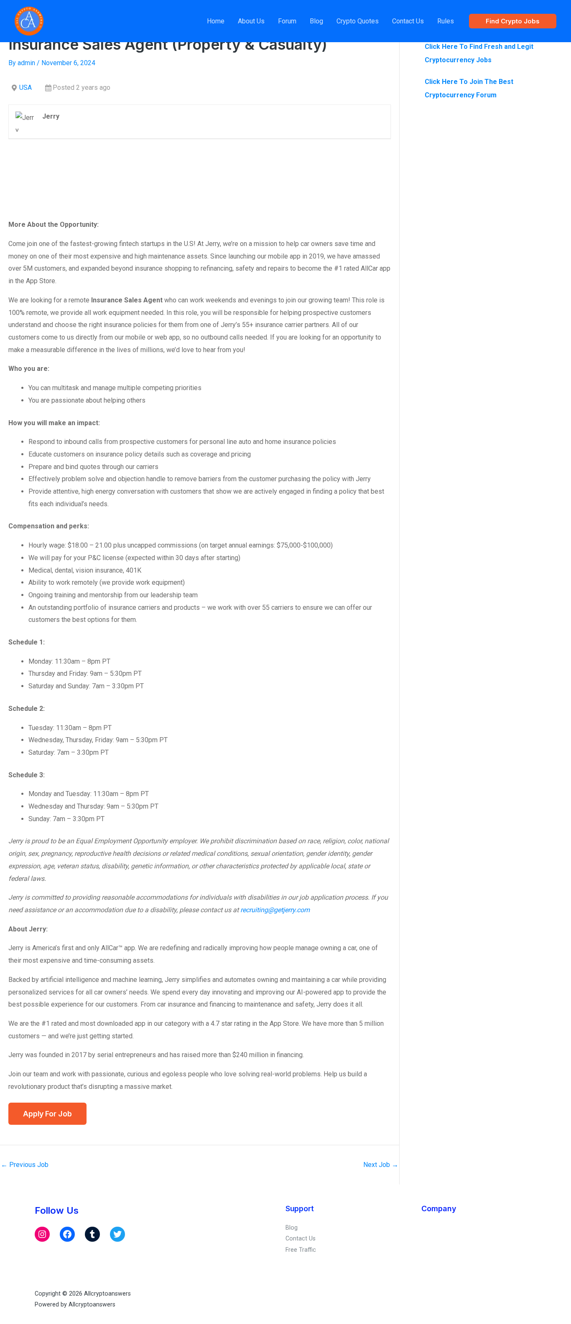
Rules (445, 21)
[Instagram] (42, 1234)
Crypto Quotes (357, 21)
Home (215, 21)
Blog (316, 21)
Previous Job (24, 1165)
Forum (287, 21)
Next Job (380, 1165)
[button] (512, 21)
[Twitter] (117, 1234)
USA (25, 87)
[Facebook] (67, 1234)
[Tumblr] (92, 1234)
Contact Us (408, 21)
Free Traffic (301, 1249)
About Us (251, 21)
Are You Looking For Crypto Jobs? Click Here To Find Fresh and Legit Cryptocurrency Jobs (479, 46)
